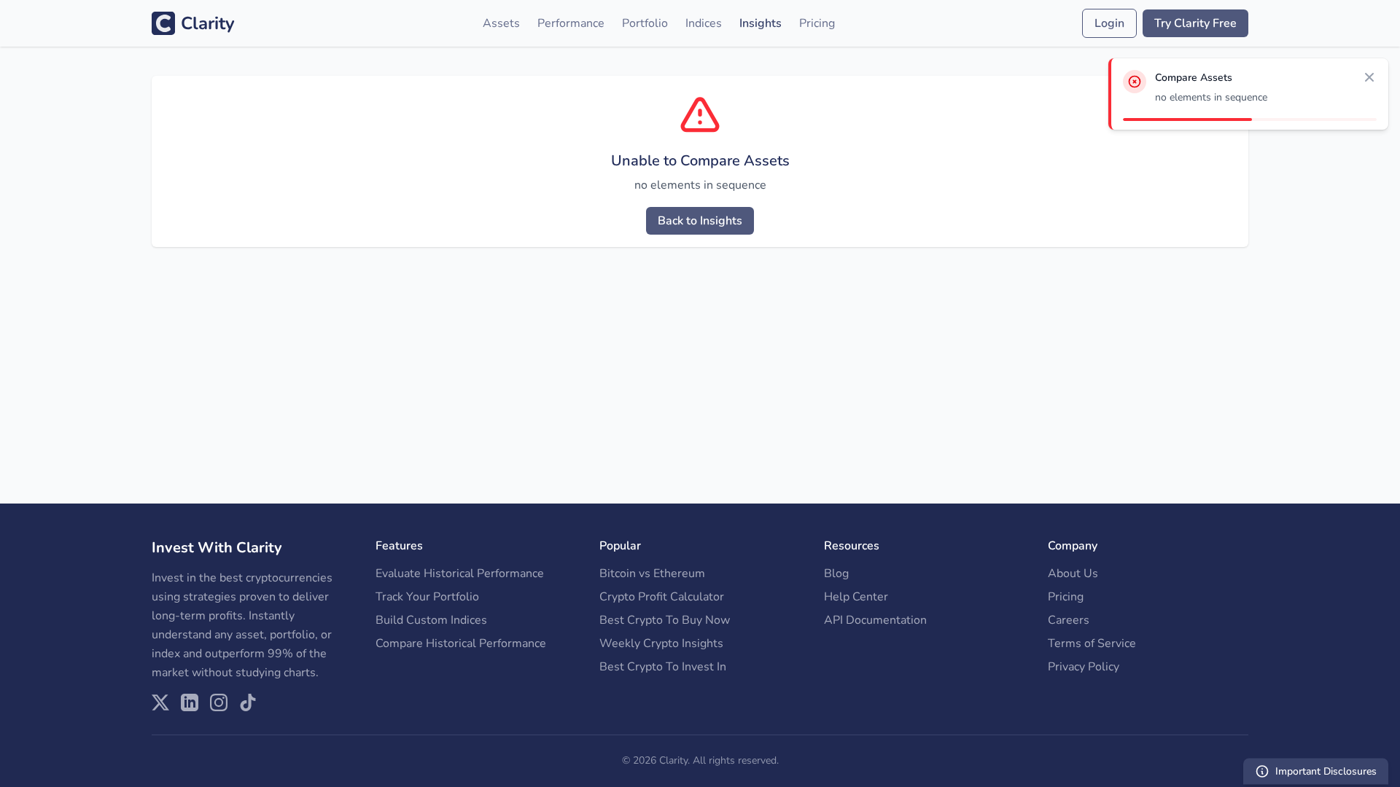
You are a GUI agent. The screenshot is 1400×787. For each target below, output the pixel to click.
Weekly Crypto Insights (661, 643)
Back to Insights (700, 221)
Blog (836, 573)
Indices (703, 23)
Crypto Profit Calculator (661, 597)
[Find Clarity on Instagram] (219, 702)
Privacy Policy (1083, 667)
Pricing (817, 23)
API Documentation (875, 620)
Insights (760, 23)
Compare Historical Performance (461, 643)
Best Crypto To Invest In (662, 667)
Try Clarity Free (1195, 23)
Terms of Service (1092, 643)
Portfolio (645, 23)
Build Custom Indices (431, 620)
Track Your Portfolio (427, 597)
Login (1109, 23)
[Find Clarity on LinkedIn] (189, 702)
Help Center (856, 597)
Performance (570, 23)
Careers (1068, 620)
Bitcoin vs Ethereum (652, 573)
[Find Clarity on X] (160, 702)
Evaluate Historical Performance (460, 573)
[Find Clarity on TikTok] (248, 702)
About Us (1073, 573)
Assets (501, 23)
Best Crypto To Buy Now (664, 620)
